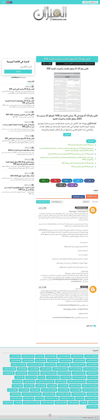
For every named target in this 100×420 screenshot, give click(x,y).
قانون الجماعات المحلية (89, 390)
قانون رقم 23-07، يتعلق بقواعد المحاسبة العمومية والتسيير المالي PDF (19, 102)
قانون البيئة (51, 386)
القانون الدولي (49, 364)
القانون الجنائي (91, 364)
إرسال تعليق (41, 208)
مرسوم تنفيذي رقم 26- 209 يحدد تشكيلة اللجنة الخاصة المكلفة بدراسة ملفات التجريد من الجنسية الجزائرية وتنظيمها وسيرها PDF (66, 159)
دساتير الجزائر (30, 377)
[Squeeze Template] (96, 417)
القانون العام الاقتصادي (59, 369)
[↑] (50, 415)
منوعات (17, 402)
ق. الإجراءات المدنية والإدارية (44, 381)
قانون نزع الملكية (48, 394)
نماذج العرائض (91, 407)
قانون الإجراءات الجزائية (89, 386)
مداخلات (79, 398)
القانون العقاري (45, 369)
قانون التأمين (40, 386)
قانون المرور (12, 390)
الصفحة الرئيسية (78, 64)
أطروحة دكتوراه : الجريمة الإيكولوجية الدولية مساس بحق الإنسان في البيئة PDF (19, 188)
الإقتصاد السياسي (63, 356)
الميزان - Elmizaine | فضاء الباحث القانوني (69, 418)
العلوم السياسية (78, 360)
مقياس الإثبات (72, 402)
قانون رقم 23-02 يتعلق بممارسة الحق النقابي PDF (19, 138)
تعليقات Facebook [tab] (78, 197)
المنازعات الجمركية (63, 373)
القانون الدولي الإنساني (17, 364)
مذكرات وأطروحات (51, 398)
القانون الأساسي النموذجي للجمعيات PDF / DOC (20, 114)
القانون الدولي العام (74, 369)
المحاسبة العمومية (8, 369)
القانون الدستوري (62, 364)
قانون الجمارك (16, 386)
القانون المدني (32, 369)
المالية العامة (21, 369)
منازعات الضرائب (46, 402)
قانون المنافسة (91, 394)
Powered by (23, 77)
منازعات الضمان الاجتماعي (30, 402)
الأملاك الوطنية (49, 356)
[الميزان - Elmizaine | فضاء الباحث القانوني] (50, 13)
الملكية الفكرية (91, 373)
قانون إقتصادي (28, 381)
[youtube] (8, 2)
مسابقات (39, 398)
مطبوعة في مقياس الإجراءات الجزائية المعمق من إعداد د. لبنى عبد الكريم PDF (18, 125)
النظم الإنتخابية (20, 373)
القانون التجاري (27, 360)
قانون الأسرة (62, 386)
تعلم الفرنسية (91, 377)
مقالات (82, 402)
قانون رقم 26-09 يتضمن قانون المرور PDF (82, 167)
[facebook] (11, 2)
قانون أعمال (16, 381)
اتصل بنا (85, 2)
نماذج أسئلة (7, 402)
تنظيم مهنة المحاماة (78, 377)
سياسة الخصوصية (93, 2)
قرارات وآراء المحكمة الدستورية (31, 394)
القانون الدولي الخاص (90, 369)
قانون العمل (34, 390)
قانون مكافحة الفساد (63, 394)
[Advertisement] (50, 39)
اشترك (18, 71)
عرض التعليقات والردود (42, 202)
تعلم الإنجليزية (8, 373)
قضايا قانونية (14, 394)
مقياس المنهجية (60, 402)
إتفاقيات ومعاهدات (90, 356)
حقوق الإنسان (65, 377)
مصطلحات (92, 402)
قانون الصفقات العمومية (48, 390)
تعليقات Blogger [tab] (92, 196)
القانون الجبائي (14, 360)
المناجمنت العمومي (78, 373)
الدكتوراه (39, 356)
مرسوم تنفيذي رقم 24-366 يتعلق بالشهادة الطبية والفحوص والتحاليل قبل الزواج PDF (20, 163)
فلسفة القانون (60, 381)
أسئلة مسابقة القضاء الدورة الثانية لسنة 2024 (21, 150)
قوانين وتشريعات (67, 64)
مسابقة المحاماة (15, 398)
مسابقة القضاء (27, 398)
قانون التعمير (28, 386)
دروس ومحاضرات (52, 377)
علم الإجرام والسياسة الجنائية (76, 381)
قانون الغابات (23, 390)
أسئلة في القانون (76, 356)
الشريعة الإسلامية (27, 356)
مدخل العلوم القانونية (66, 398)
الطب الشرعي (14, 356)
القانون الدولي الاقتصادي (35, 364)
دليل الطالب (19, 377)
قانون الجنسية (75, 390)
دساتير (40, 377)
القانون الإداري (51, 360)
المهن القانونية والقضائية (48, 373)
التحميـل (67, 134)
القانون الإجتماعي (65, 360)
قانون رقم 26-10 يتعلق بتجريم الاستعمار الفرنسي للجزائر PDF (77, 163)
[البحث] (3, 2)
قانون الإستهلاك (74, 386)
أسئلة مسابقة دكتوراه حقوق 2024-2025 (22, 176)
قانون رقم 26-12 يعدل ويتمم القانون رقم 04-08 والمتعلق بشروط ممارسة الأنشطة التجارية (70, 154)
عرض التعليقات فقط (56, 202)
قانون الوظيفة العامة (78, 394)
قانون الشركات (62, 390)
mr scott (84, 287)
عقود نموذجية (91, 381)
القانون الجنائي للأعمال (77, 364)
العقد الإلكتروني (91, 360)
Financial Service (81, 207)
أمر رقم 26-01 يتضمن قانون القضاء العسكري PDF (80, 145)
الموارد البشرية (33, 373)
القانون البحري (39, 360)
